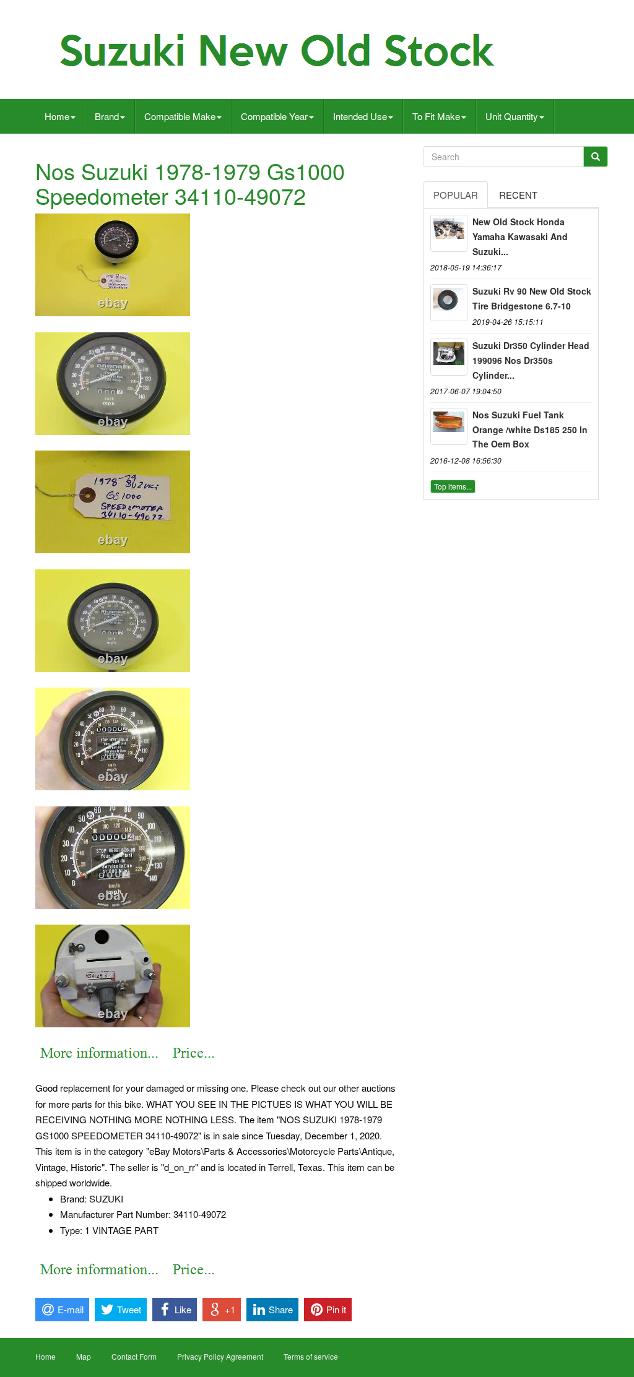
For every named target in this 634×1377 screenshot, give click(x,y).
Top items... (453, 486)
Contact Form (134, 1356)
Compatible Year (274, 116)
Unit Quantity (511, 116)
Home (57, 116)
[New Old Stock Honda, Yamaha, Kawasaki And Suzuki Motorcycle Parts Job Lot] (448, 233)
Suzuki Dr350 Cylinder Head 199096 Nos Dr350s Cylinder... (530, 360)
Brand (107, 116)
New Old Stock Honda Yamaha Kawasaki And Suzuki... (520, 236)
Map (83, 1356)
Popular (455, 194)
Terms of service (311, 1356)
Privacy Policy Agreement (220, 1356)
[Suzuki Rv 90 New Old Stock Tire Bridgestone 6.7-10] (448, 302)
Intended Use (360, 116)
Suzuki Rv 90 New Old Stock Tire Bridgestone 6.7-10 (531, 298)
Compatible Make (179, 116)
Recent (518, 194)
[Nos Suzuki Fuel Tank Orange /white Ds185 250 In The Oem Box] (448, 426)
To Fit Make (436, 116)
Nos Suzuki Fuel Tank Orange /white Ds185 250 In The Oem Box (530, 429)
